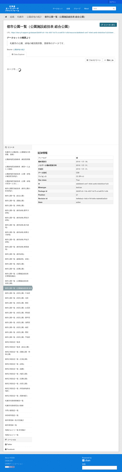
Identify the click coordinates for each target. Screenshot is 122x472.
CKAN (86, 460)
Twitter (9, 444)
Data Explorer (19, 54)
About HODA (10, 457)
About (86, 8)
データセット (58, 8)
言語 (83, 464)
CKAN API (9, 460)
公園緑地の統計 (34, 16)
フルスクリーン (95, 60)
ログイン (113, 2)
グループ (77, 8)
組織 (68, 8)
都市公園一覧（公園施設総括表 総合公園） (65, 16)
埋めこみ (110, 60)
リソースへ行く (109, 25)
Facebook (11, 449)
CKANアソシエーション (14, 463)
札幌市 (20, 16)
